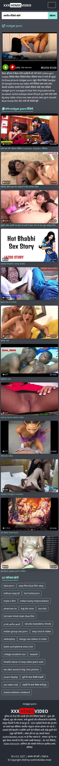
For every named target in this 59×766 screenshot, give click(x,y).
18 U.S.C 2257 (18, 756)
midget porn (29, 704)
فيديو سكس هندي (12, 623)
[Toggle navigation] (52, 5)
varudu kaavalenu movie (38, 623)
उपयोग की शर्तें (33, 756)
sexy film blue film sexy (31, 585)
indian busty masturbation (34, 600)
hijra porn (9, 585)
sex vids (42, 608)
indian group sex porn (16, 631)
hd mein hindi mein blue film (19, 616)
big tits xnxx (27, 608)
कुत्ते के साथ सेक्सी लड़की (32, 677)
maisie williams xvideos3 (17, 692)
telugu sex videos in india (33, 639)
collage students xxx (14, 654)
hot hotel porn (32, 593)
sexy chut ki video (41, 631)
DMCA (45, 756)
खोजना (52, 15)
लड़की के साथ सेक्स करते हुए (34, 684)
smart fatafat (11, 677)
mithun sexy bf (12, 593)
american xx (10, 608)
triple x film (10, 600)
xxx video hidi (11, 684)
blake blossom (11, 743)
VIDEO (17, 5)
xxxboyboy (9, 639)
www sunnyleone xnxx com (18, 646)
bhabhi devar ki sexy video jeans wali (23, 661)
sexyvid (34, 654)
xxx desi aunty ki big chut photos (21, 669)
